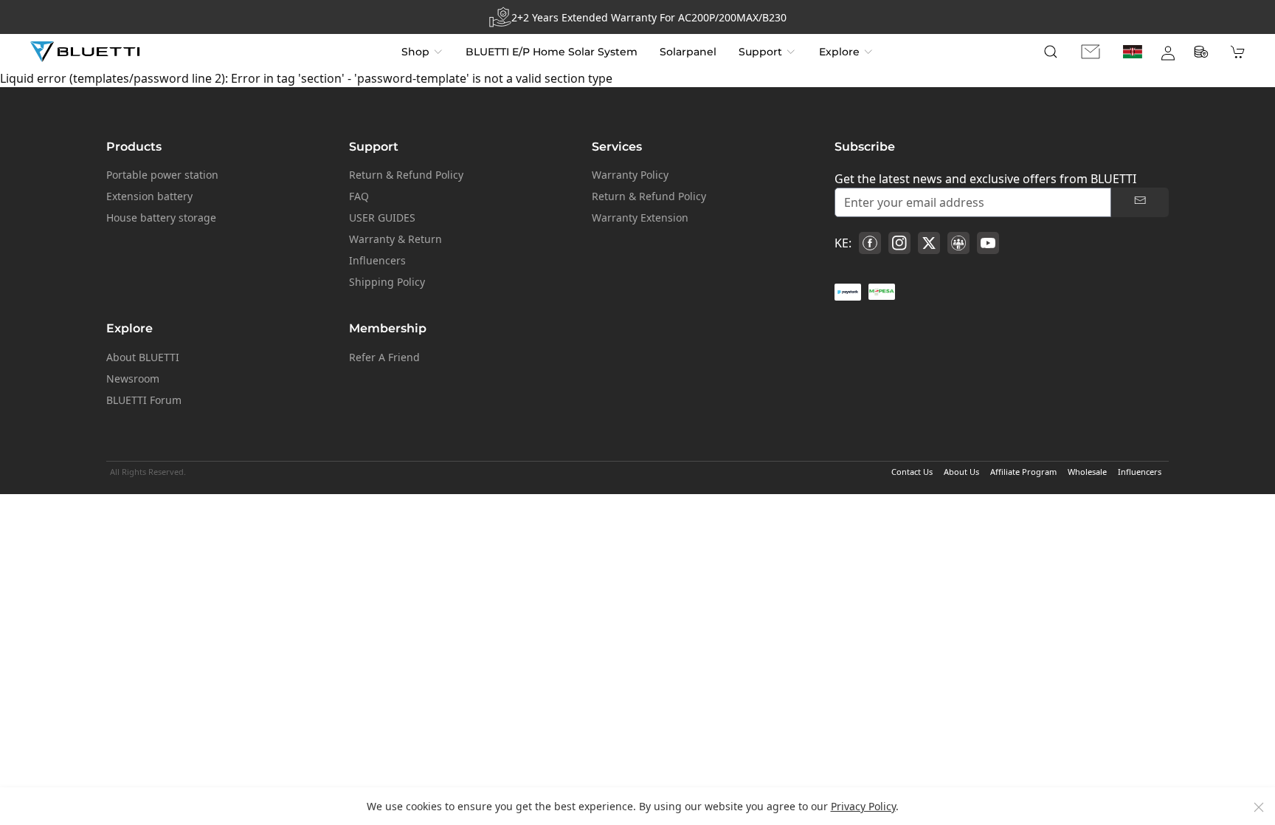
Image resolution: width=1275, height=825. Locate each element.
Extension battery (149, 196)
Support (760, 51)
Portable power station (162, 175)
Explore (839, 51)
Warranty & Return (395, 239)
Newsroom (132, 379)
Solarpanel (688, 51)
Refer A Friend (384, 357)
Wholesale (1087, 471)
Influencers (377, 260)
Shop (415, 51)
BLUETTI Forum (144, 400)
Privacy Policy (863, 806)
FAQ (359, 196)
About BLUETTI (142, 357)
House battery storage (161, 217)
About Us (961, 471)
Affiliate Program (1023, 471)
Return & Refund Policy (406, 175)
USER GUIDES (382, 217)
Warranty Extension (640, 217)
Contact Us (912, 471)
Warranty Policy (630, 175)
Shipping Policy (387, 282)
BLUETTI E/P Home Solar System (552, 51)
